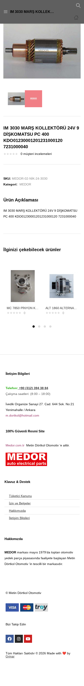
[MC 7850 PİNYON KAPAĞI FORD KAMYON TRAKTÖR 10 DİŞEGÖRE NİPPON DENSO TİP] (23, 286)
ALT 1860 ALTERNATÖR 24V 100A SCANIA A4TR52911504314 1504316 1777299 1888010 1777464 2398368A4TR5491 (61, 308)
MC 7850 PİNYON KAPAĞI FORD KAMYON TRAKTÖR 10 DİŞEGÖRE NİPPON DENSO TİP (23, 308)
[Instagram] (19, 639)
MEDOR (25, 184)
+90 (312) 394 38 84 (33, 388)
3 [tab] (45, 326)
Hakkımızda (17, 510)
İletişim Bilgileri (19, 518)
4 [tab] (50, 326)
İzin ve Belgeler (20, 503)
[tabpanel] (22, 290)
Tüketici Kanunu (20, 496)
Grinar (10, 656)
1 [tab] (33, 326)
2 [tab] (39, 326)
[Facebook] (10, 639)
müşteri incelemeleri (36, 154)
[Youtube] (28, 639)
